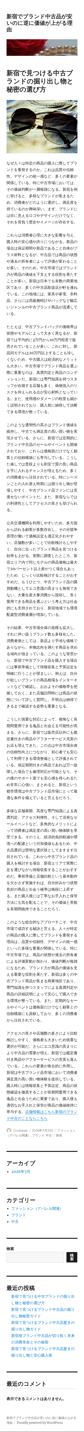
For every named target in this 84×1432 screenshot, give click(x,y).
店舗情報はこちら (40, 1111)
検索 (10, 1248)
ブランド (38, 1135)
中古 (49, 1135)
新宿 (59, 1135)
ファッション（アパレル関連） (37, 1208)
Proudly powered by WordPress (40, 1423)
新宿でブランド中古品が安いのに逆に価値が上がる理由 (40, 23)
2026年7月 (20, 1171)
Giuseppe (20, 1130)
